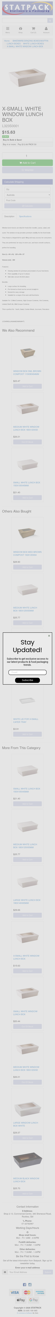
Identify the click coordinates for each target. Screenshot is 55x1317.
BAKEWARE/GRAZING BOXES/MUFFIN (30, 40)
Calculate (28, 205)
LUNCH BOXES (14, 43)
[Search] (50, 20)
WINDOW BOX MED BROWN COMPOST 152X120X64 (27, 553)
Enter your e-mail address (27, 1267)
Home (7, 40)
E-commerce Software (24, 1313)
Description (9, 216)
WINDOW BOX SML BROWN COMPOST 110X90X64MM (27, 372)
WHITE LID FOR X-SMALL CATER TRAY (25, 720)
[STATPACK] (27, 7)
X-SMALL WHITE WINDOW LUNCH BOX (25, 46)
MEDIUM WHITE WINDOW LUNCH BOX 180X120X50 (26, 428)
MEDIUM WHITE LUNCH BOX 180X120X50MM (25, 609)
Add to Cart (29, 162)
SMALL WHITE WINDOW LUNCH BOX (25, 1013)
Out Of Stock (27, 442)
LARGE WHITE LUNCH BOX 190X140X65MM (26, 901)
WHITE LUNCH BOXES (33, 43)
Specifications (25, 216)
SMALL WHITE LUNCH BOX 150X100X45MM (26, 484)
